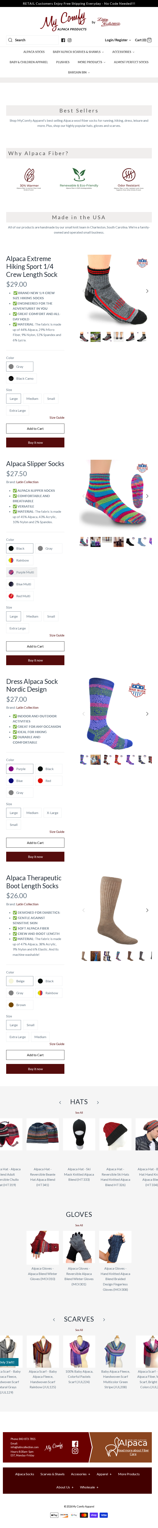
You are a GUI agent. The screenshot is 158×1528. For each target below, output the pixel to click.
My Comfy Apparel (83, 1506)
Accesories (80, 1474)
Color (10, 358)
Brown (21, 1005)
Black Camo (25, 378)
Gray (19, 366)
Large (14, 398)
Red (48, 781)
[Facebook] (63, 40)
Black (20, 548)
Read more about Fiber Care (133, 1452)
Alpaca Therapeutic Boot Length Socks (34, 882)
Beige (20, 981)
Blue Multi (23, 584)
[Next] (147, 291)
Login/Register (116, 40)
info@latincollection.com (25, 1447)
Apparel (104, 1474)
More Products (129, 1474)
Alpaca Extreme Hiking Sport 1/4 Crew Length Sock (31, 266)
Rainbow (22, 560)
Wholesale (89, 1487)
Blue (19, 781)
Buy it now (35, 442)
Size (9, 390)
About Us (65, 1487)
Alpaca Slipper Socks (35, 464)
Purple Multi (25, 572)
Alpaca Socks (24, 1474)
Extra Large (17, 410)
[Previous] (83, 291)
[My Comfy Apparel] (79, 20)
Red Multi (23, 596)
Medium (32, 398)
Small (51, 398)
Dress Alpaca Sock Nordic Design (32, 685)
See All (79, 1112)
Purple (21, 769)
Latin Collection (27, 482)
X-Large (52, 813)
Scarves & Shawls (53, 1474)
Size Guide (57, 417)
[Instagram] (69, 40)
